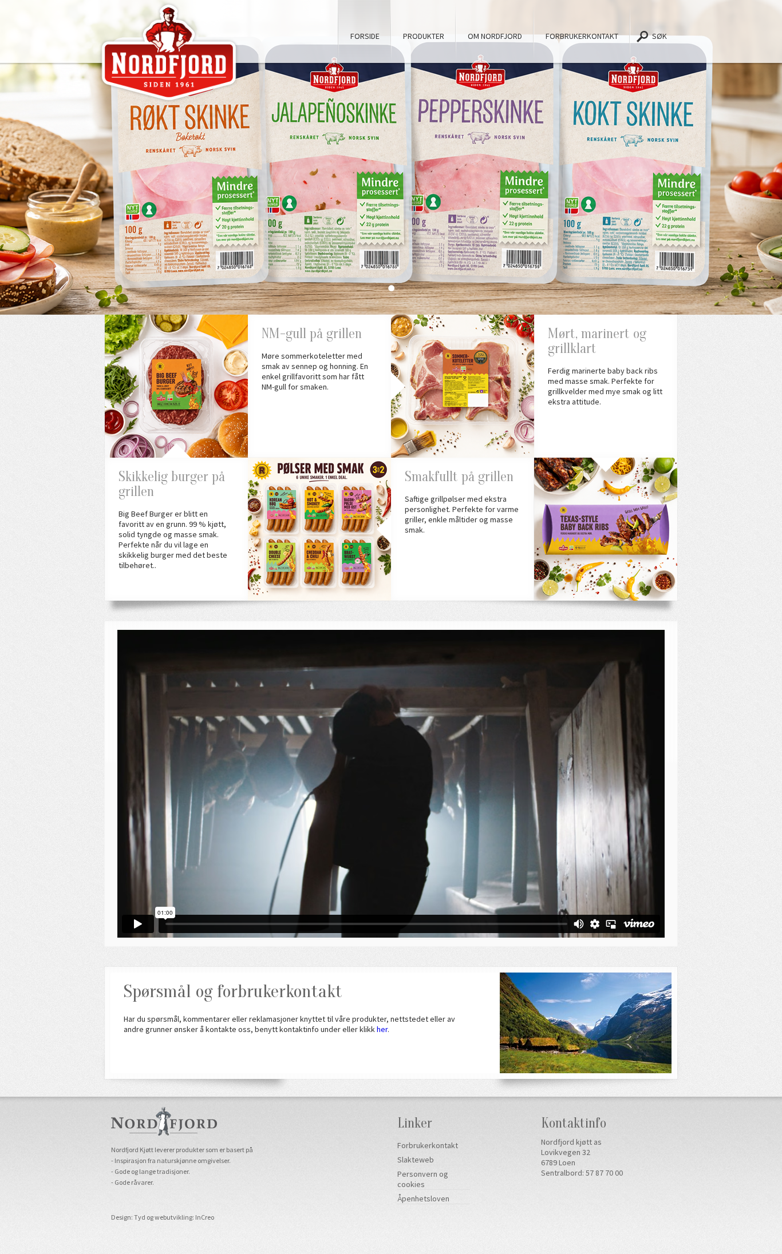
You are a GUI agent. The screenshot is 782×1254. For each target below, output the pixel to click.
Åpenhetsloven (423, 1198)
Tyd (139, 1217)
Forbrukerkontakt (427, 1145)
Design (121, 1217)
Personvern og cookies (422, 1179)
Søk (659, 36)
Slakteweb (415, 1159)
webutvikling (173, 1217)
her (382, 1029)
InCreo (204, 1217)
